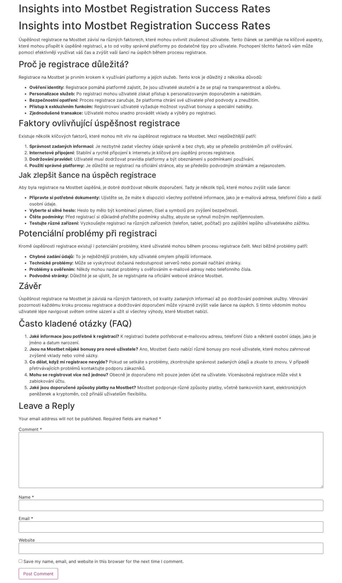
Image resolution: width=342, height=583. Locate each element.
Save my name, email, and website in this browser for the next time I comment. (104, 561)
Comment (30, 429)
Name (26, 497)
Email (26, 518)
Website (27, 540)
